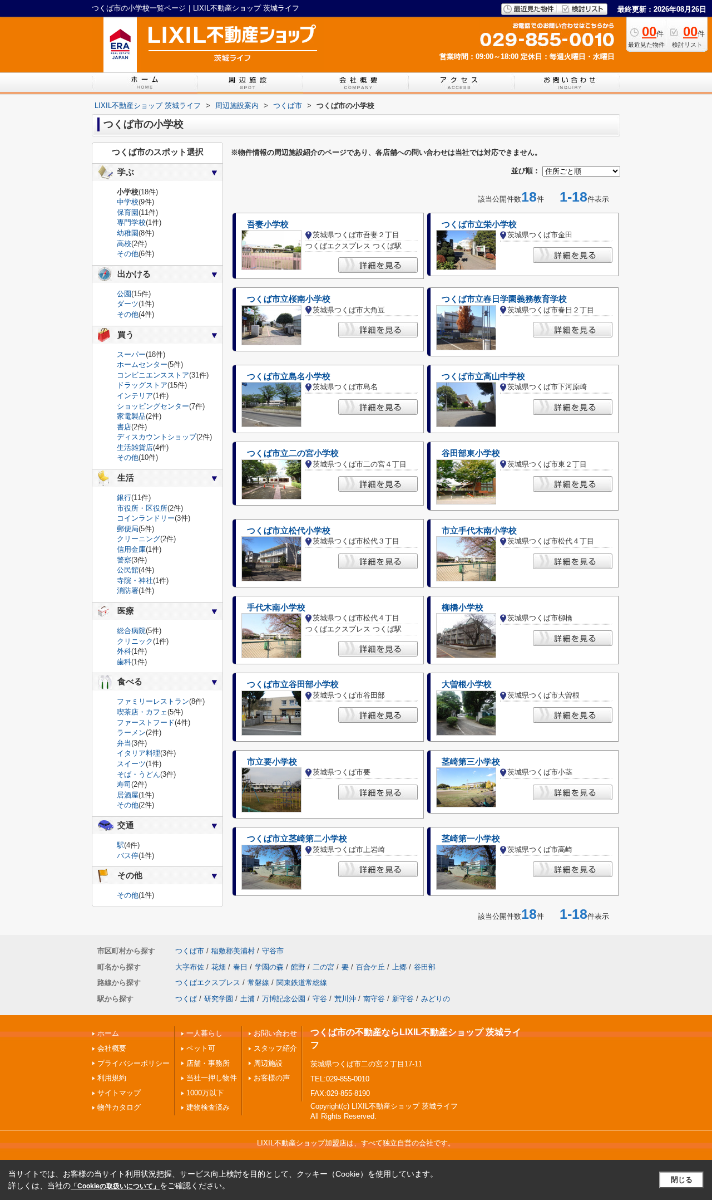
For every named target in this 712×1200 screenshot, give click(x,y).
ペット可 (200, 1048)
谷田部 (425, 967)
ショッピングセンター (153, 406)
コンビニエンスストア (153, 375)
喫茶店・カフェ (142, 712)
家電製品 (131, 416)
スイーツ (131, 764)
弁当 (124, 743)
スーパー (131, 354)
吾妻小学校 (268, 224)
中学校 (128, 202)
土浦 (247, 999)
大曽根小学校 (467, 684)
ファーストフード (146, 722)
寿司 (124, 784)
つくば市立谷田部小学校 (293, 684)
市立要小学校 (272, 761)
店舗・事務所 (208, 1063)
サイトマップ (119, 1093)
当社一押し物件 (211, 1078)
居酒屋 (128, 795)
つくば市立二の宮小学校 (293, 453)
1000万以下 (205, 1093)
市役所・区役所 (142, 508)
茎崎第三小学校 (471, 761)
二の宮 (323, 967)
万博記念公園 (283, 999)
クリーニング (138, 539)
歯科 (124, 662)
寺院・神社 (135, 580)
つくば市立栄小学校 (479, 224)
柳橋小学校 (462, 607)
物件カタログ (119, 1107)
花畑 (218, 967)
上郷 (399, 967)
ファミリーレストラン (153, 701)
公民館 (128, 570)
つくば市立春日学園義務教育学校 (504, 299)
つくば (186, 999)
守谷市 (273, 951)
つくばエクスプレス (207, 982)
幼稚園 (128, 233)
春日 (240, 967)
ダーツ (128, 304)
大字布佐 (189, 967)
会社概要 (111, 1048)
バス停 (128, 855)
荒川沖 (345, 999)
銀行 (124, 497)
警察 (124, 560)
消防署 (128, 590)
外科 (124, 651)
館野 (298, 967)
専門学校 (131, 222)
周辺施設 (268, 1063)
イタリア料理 (138, 753)
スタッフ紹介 (275, 1048)
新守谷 (403, 999)
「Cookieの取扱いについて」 (115, 1186)
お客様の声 (272, 1078)
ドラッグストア (142, 385)
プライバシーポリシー (133, 1063)
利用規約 (111, 1078)
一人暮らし (204, 1033)
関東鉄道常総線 (301, 982)
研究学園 (218, 999)
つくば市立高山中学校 (483, 376)
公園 (124, 294)
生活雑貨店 (135, 447)
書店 (124, 427)
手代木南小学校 (276, 607)
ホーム (108, 1033)
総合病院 (131, 630)
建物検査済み (208, 1107)
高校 (124, 243)
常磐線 (258, 982)
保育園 (128, 212)
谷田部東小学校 (471, 453)
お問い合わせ (275, 1033)
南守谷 (374, 999)
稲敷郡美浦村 (233, 951)
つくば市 (189, 951)
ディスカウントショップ (156, 437)
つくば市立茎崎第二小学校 (297, 838)
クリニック (135, 641)
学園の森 (269, 967)
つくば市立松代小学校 (288, 530)
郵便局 (128, 529)
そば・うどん (138, 774)
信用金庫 (131, 549)
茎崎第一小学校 (471, 838)
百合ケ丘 (370, 967)
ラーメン (131, 732)
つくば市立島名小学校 (288, 376)
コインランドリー (146, 518)
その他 (128, 253)
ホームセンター (142, 364)
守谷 (320, 999)
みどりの (435, 999)
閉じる (682, 1179)
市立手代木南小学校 (479, 530)
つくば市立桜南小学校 (288, 299)
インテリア (135, 395)
